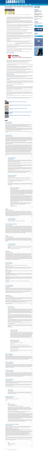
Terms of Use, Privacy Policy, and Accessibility (11, 450)
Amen (9, 442)
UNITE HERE (7, 251)
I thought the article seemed (9, 396)
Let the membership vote (9, 285)
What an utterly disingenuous (14, 187)
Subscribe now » (36, 36)
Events (19, 4)
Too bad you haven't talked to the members (12, 424)
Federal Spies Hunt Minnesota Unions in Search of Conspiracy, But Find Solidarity (38, 14)
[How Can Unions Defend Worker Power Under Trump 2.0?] (38, 55)
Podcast (30, 4)
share (31, 173)
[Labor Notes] (15, 1)
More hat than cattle (8, 135)
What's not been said (8, 122)
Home (6, 4)
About (9, 4)
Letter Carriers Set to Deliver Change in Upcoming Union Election (37, 12)
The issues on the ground (9, 370)
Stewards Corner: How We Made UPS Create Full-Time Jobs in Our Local (38, 17)
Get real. (6, 235)
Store (16, 4)
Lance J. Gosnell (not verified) (8, 371)
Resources (26, 4)
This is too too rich (8, 262)
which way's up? (8, 295)
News (22, 4)
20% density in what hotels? (12, 175)
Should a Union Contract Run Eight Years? (38, 19)
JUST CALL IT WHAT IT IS (9, 362)
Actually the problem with (9, 379)
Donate (13, 4)
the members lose (10, 306)
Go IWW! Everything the (11, 218)
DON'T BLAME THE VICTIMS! (14, 340)
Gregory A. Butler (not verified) (13, 341)
